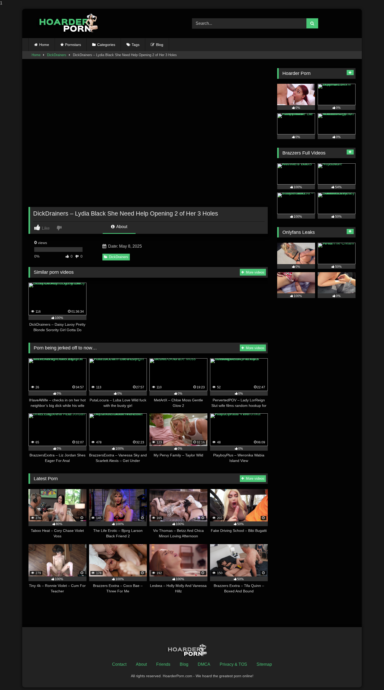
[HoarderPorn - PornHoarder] (71, 23)
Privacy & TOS (233, 664)
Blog (159, 45)
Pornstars (73, 45)
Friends (163, 664)
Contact (119, 664)
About (121, 226)
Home (44, 45)
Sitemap (264, 664)
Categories (106, 45)
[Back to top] (368, 675)
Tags (135, 45)
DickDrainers (56, 55)
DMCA (204, 664)
